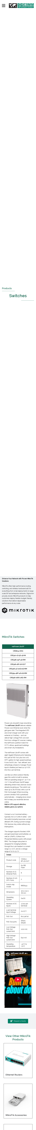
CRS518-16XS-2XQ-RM (18, 678)
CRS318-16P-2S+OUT (18, 664)
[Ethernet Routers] (18, 1057)
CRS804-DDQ (18, 651)
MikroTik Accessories (16, 1115)
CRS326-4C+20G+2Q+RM (18, 669)
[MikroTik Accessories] (18, 1098)
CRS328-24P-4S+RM (18, 660)
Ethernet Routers (14, 1075)
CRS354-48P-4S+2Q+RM (18, 673)
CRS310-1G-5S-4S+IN (18, 655)
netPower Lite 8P (18, 646)
